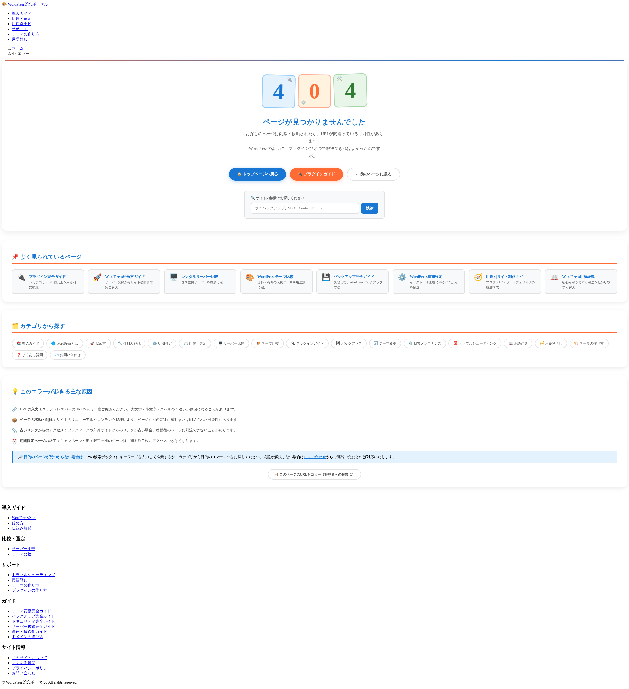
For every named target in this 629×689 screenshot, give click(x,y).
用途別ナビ (21, 24)
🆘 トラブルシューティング (475, 343)
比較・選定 (21, 18)
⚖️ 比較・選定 (195, 343)
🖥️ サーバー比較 (231, 343)
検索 (370, 208)
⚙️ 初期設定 (162, 343)
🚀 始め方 (98, 343)
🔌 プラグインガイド (316, 174)
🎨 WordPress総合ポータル (25, 4)
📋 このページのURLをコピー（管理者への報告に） (314, 474)
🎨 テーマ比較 (267, 343)
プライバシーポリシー (31, 668)
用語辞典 (20, 39)
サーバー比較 (23, 549)
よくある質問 (23, 663)
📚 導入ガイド (28, 343)
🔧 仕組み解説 (129, 343)
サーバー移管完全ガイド (33, 626)
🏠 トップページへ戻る (257, 174)
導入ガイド (21, 13)
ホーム (18, 48)
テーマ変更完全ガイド (31, 611)
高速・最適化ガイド (29, 632)
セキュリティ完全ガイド (33, 621)
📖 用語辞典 (518, 343)
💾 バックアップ (349, 343)
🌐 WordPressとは (64, 343)
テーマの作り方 (25, 34)
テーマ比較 (21, 554)
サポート (20, 29)
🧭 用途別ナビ (551, 343)
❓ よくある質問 (30, 355)
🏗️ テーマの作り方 (589, 343)
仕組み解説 (21, 528)
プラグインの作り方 (29, 590)
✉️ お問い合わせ (68, 355)
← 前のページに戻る (373, 174)
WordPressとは (24, 518)
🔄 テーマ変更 (385, 343)
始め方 (18, 523)
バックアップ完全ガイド (33, 616)
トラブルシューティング (33, 575)
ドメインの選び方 (27, 637)
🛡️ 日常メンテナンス (424, 343)
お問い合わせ (315, 457)
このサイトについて (29, 658)
